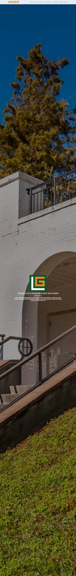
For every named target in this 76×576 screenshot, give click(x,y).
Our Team (55, 2)
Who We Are (33, 2)
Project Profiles (63, 2)
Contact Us (48, 2)
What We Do (41, 2)
